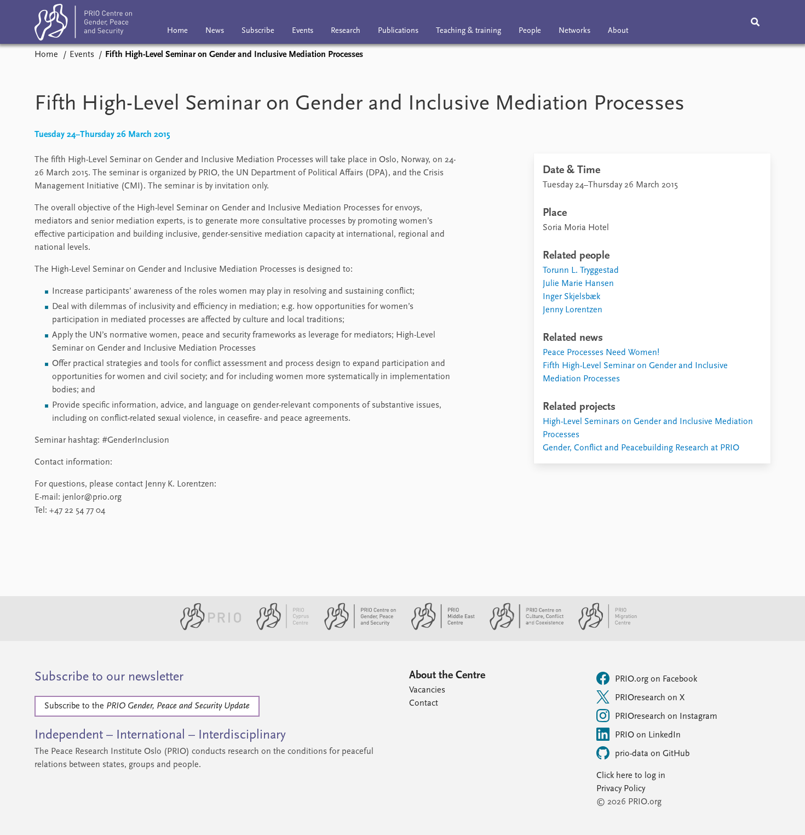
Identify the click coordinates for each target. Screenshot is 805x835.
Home (177, 31)
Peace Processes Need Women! (601, 352)
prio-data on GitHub (652, 754)
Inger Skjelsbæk (571, 297)
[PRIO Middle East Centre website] (438, 628)
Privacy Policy (620, 789)
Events (302, 31)
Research (345, 31)
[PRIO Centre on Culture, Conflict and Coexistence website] (522, 628)
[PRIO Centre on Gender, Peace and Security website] (355, 628)
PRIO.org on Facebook (656, 679)
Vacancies (427, 690)
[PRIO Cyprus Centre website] (278, 628)
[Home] (83, 24)
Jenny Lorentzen (572, 310)
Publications (398, 31)
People (530, 31)
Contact (423, 703)
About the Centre (447, 675)
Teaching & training (468, 31)
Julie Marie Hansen (578, 283)
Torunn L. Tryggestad (581, 270)
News (214, 31)
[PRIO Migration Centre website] (601, 628)
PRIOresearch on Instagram (666, 716)
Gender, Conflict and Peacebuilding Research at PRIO (641, 448)
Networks (574, 31)
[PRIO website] (206, 628)
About (618, 31)
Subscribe (258, 31)
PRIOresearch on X (650, 698)
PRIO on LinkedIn (648, 735)
